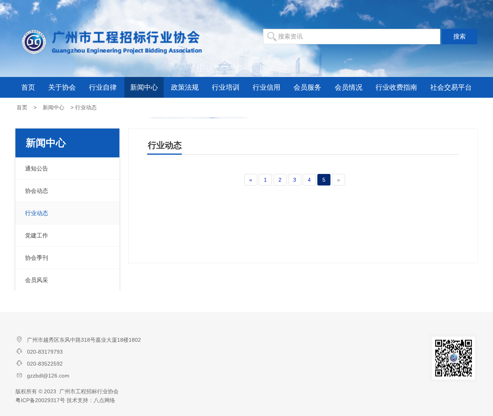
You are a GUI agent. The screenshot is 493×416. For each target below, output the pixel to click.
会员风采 (36, 280)
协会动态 (36, 190)
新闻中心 (144, 87)
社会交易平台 (451, 87)
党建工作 (36, 235)
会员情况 (348, 87)
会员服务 (307, 87)
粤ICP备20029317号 (40, 400)
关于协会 (62, 87)
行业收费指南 (396, 87)
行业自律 (103, 87)
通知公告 (36, 168)
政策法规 (185, 87)
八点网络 (104, 400)
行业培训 (226, 87)
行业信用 (266, 87)
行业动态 (36, 213)
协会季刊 (36, 257)
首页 (28, 87)
